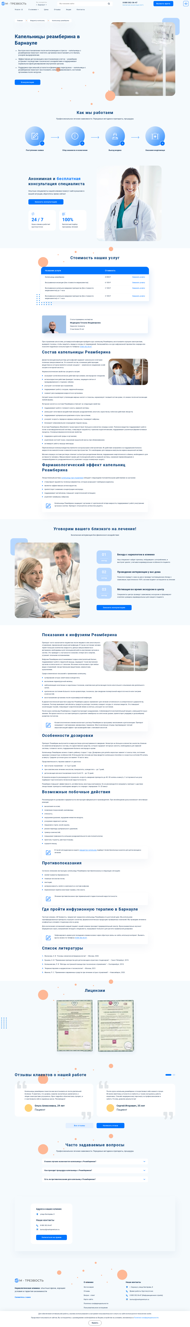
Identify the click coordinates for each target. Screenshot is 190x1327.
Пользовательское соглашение (96, 1308)
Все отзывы (79, 1126)
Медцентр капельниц (37, 20)
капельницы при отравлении (72, 478)
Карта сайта (88, 1299)
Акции (68, 9)
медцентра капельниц (88, 850)
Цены (46, 9)
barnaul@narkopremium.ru (49, 1229)
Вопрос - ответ (89, 1295)
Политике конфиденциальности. (146, 1318)
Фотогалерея (89, 1287)
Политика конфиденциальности (96, 1303)
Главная (20, 20)
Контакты (81, 9)
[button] (168, 1075)
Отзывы (57, 9)
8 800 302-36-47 (86, 347)
